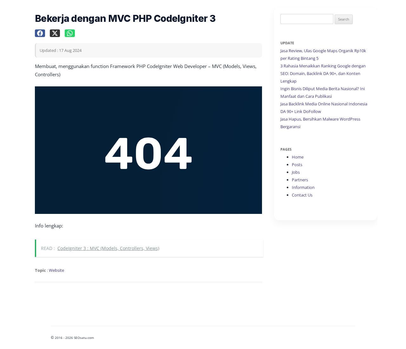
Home (298, 157)
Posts (297, 164)
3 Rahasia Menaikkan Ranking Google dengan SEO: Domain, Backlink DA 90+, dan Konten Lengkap (323, 73)
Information (303, 187)
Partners (300, 180)
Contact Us (302, 195)
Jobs (296, 172)
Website (56, 270)
